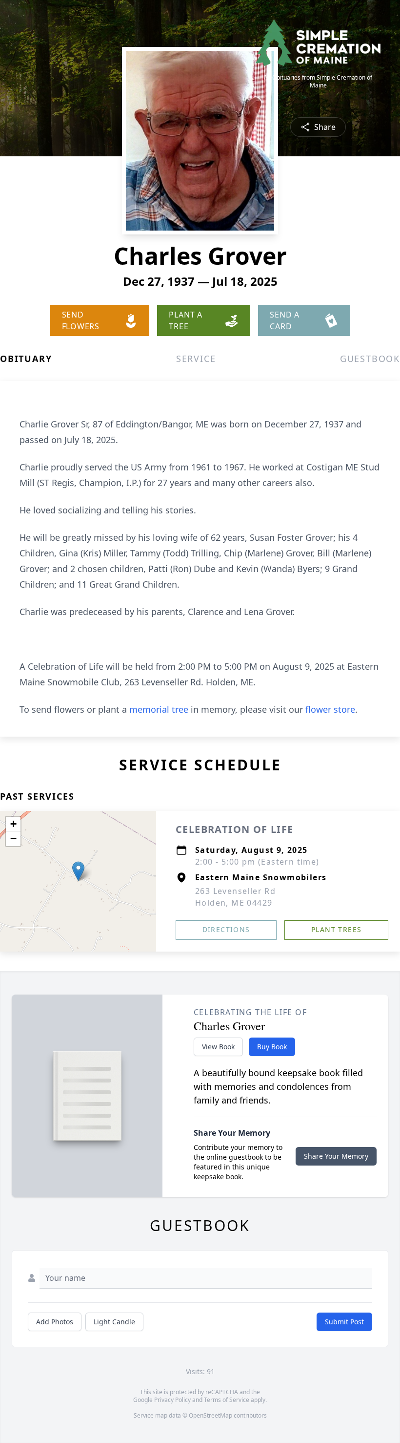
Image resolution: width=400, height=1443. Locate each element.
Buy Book (272, 1046)
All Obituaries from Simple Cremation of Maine (318, 81)
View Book (218, 1046)
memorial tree (158, 709)
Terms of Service (226, 1400)
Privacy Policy (172, 1400)
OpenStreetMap (210, 1415)
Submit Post (344, 1321)
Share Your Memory (336, 1156)
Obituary (26, 358)
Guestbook (370, 358)
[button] (78, 871)
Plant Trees (336, 929)
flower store (330, 709)
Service (196, 358)
